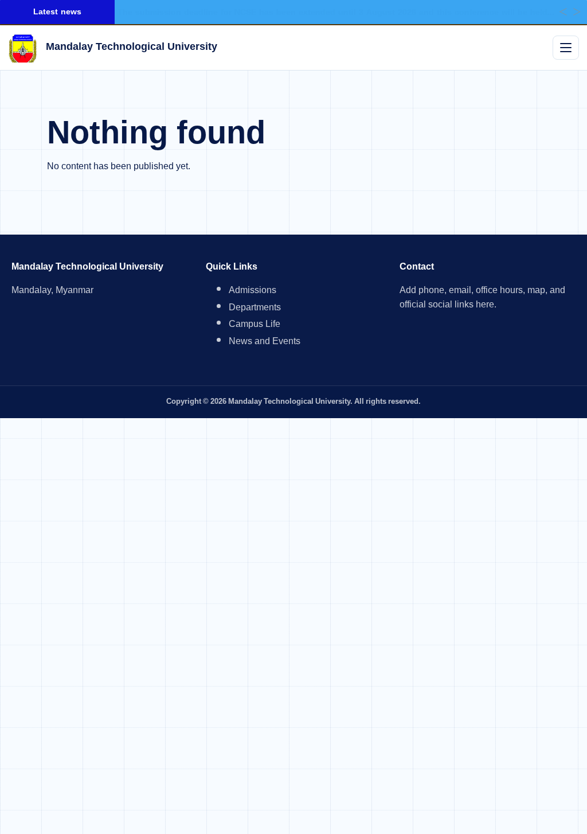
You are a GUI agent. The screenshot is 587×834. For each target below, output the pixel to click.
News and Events (264, 343)
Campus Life (254, 325)
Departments (255, 309)
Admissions (252, 292)
